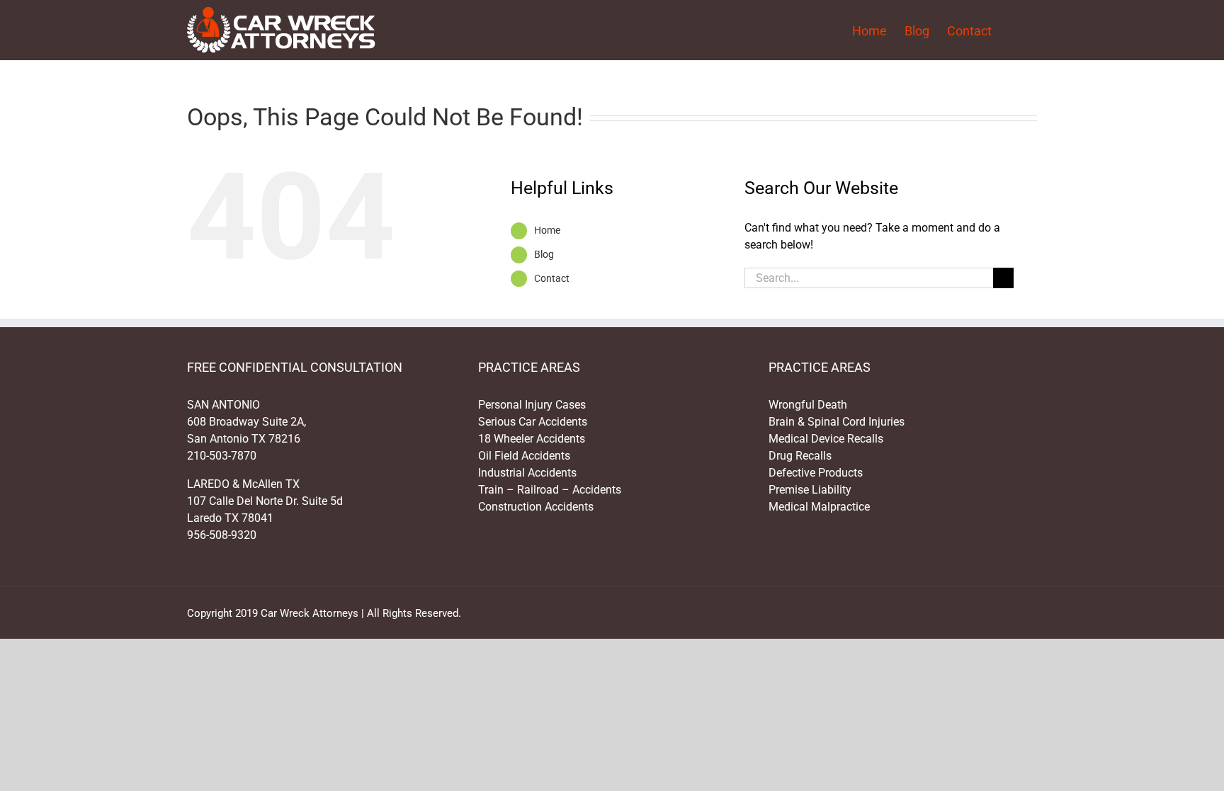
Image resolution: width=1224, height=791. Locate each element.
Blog (544, 254)
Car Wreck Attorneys (309, 613)
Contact (552, 278)
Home (547, 230)
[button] (1014, 29)
